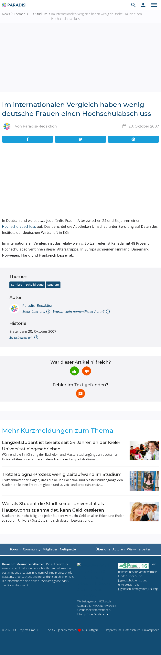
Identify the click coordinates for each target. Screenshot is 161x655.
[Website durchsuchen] (133, 5)
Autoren (119, 549)
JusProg (153, 589)
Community (31, 549)
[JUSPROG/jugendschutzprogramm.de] (133, 566)
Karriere (16, 284)
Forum (15, 549)
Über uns (102, 549)
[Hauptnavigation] (154, 5)
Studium (41, 14)
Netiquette (68, 549)
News (6, 14)
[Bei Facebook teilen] (27, 139)
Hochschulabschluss (19, 226)
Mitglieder (50, 549)
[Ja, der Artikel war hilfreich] (74, 370)
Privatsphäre (150, 630)
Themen (19, 14)
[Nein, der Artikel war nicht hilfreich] (86, 370)
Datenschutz (131, 630)
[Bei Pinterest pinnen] (133, 139)
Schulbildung (35, 284)
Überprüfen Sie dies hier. (94, 614)
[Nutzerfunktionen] (143, 5)
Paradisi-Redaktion (37, 305)
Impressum (113, 630)
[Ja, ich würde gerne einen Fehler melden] (80, 393)
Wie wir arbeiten (139, 549)
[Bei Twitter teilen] (80, 139)
